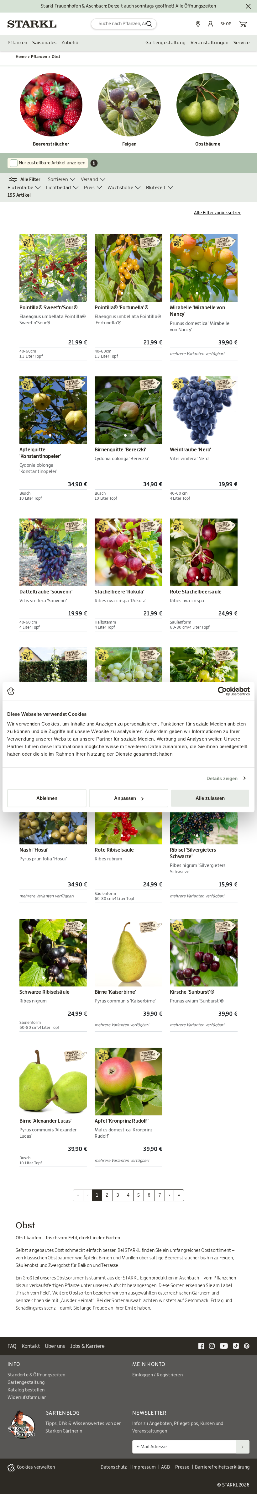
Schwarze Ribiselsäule (44, 992)
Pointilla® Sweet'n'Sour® (48, 308)
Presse (182, 1467)
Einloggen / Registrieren (157, 1375)
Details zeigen (222, 778)
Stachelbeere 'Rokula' (119, 592)
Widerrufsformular (27, 1397)
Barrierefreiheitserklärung (222, 1467)
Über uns (55, 1346)
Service (241, 42)
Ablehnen (46, 798)
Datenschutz (114, 1467)
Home (21, 57)
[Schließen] (248, 6)
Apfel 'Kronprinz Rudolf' (122, 1121)
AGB (165, 1467)
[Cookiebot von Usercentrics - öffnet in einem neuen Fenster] (222, 691)
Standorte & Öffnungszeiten (36, 1375)
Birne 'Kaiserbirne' (115, 992)
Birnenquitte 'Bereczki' (120, 450)
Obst (56, 57)
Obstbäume (207, 144)
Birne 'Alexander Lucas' (45, 1121)
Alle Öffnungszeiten (196, 6)
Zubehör (70, 42)
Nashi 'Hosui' (34, 850)
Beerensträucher (51, 144)
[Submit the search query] (149, 24)
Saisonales (44, 42)
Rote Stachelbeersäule (196, 592)
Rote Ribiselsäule (114, 850)
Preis (89, 187)
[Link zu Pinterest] (246, 1345)
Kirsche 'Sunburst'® (192, 992)
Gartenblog (62, 1413)
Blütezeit (156, 187)
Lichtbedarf (58, 187)
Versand (89, 179)
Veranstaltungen (209, 42)
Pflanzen (17, 42)
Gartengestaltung (165, 42)
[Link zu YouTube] (224, 1345)
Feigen (129, 144)
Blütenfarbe (20, 187)
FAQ (12, 1346)
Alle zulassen (210, 798)
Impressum (144, 1467)
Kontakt (31, 1346)
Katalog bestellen (26, 1390)
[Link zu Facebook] (201, 1345)
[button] (28, 180)
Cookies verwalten (36, 1467)
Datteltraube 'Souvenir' (46, 592)
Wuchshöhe (120, 187)
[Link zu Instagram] (212, 1345)
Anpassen (125, 798)
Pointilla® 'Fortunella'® (122, 308)
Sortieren (58, 179)
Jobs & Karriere (87, 1346)
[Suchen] (242, 1447)
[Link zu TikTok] (236, 1345)
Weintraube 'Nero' (190, 450)
